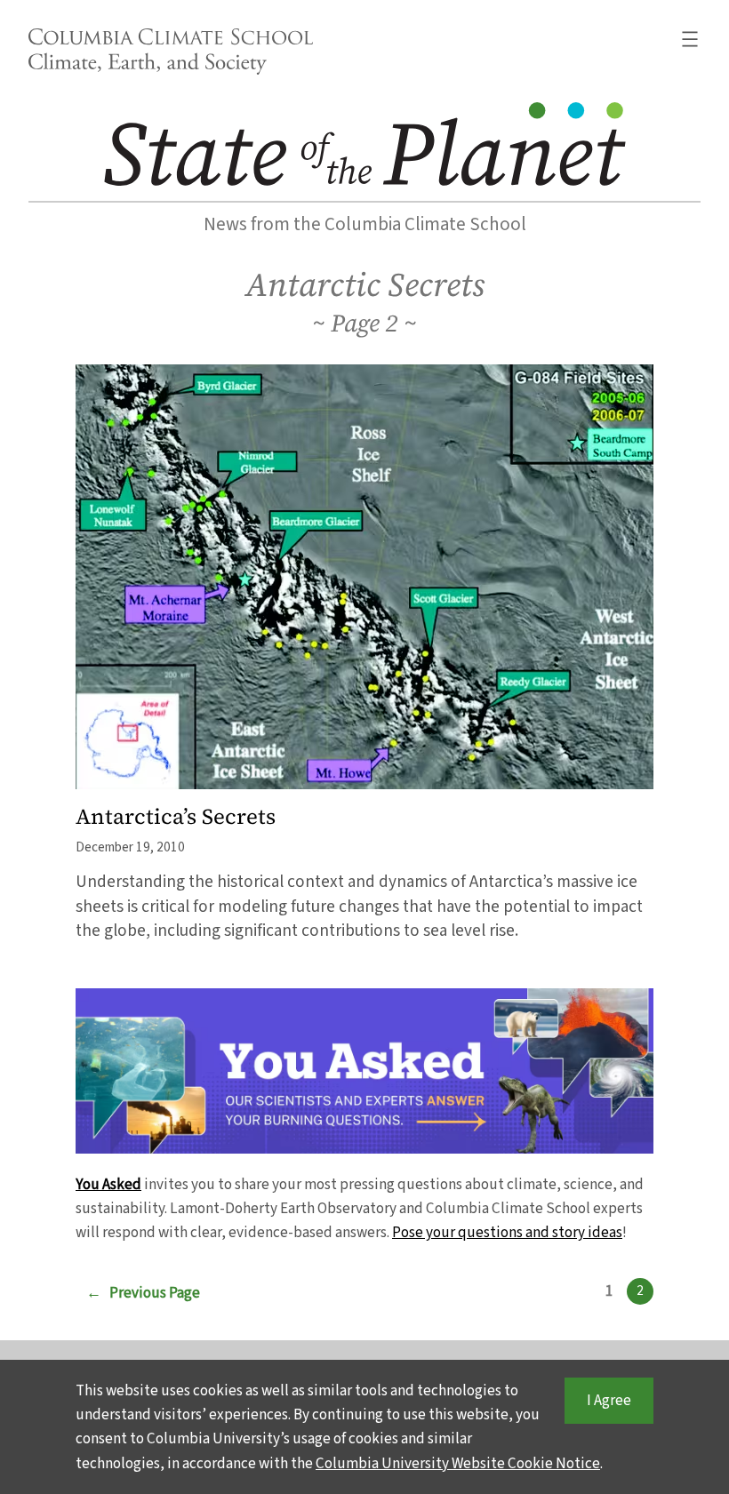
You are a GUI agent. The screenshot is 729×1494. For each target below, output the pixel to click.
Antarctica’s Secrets (176, 817)
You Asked (108, 1184)
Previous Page (143, 1293)
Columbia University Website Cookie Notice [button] (458, 1463)
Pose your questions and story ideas (507, 1232)
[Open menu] (690, 39)
